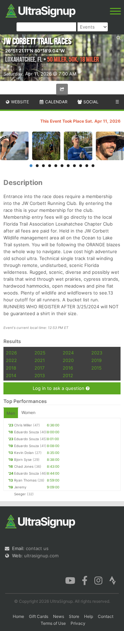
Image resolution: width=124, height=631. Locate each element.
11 (93, 165)
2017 (39, 368)
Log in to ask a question (59, 388)
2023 (96, 352)
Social (90, 101)
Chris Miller (23, 425)
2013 (39, 375)
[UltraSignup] (40, 10)
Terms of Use (53, 623)
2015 (96, 368)
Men (11, 413)
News (58, 616)
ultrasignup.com (41, 555)
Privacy (78, 623)
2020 (68, 360)
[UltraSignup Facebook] (84, 579)
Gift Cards (38, 616)
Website (19, 101)
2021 (39, 360)
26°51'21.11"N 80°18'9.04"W (35, 50)
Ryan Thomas (25, 480)
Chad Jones (23, 466)
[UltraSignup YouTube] (70, 579)
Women (28, 412)
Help (88, 616)
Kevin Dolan (24, 453)
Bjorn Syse (23, 459)
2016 (68, 368)
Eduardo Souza (26, 432)
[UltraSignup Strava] (112, 579)
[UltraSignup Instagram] (98, 579)
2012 (68, 375)
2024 (68, 352)
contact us (37, 548)
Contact (105, 616)
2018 (11, 368)
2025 (39, 352)
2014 (11, 375)
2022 (11, 360)
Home (18, 616)
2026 (11, 352)
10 (86, 165)
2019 (96, 360)
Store (74, 616)
